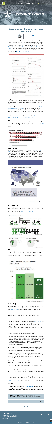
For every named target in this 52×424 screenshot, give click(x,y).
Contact (34, 3)
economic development (21, 401)
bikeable (14, 401)
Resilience (39, 396)
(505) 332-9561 (5, 418)
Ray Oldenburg (37, 321)
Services (23, 3)
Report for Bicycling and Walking (32, 314)
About (17, 3)
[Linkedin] (51, 422)
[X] (51, 421)
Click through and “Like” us (19, 391)
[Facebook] (51, 419)
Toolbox (28, 3)
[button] (30, 3)
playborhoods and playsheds (27, 211)
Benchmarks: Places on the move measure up (26, 30)
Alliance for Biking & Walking (23, 51)
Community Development (19, 395)
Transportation (13, 397)
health (34, 401)
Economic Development (31, 395)
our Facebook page (29, 386)
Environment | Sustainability (16, 396)
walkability (38, 401)
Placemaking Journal (45, 3)
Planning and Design (32, 396)
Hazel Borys (27, 35)
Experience (24, 396)
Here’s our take (14, 309)
